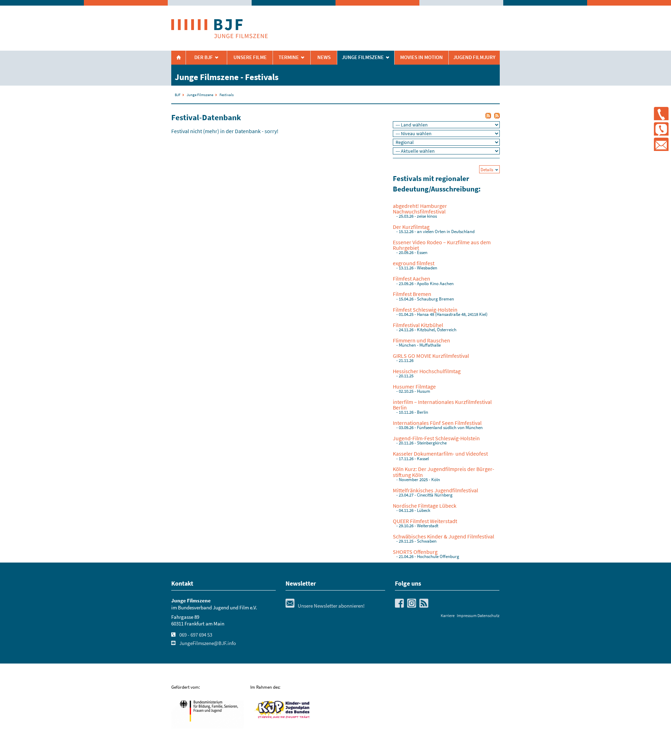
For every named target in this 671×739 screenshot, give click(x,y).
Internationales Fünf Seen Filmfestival (437, 422)
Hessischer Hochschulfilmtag (427, 371)
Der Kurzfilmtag (411, 226)
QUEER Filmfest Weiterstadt (425, 520)
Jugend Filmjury (474, 57)
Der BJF (203, 57)
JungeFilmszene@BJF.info (207, 643)
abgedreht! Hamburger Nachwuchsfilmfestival (420, 208)
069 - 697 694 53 (195, 635)
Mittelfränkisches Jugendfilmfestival (435, 490)
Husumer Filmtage (414, 386)
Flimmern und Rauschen (421, 340)
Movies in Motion (421, 57)
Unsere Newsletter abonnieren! (325, 606)
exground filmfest (413, 263)
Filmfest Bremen (412, 293)
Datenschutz (488, 615)
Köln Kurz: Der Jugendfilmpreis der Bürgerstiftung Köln (443, 471)
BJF (177, 94)
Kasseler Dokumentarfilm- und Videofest (440, 453)
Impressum (467, 615)
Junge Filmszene (200, 94)
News (324, 57)
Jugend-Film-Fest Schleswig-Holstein (436, 438)
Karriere (448, 615)
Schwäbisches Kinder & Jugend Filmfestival (443, 536)
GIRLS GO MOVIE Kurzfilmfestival (431, 355)
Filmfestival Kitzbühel (418, 324)
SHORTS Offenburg (415, 551)
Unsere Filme (250, 57)
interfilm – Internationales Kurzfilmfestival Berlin (442, 404)
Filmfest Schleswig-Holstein (425, 309)
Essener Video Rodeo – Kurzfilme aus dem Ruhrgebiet (442, 245)
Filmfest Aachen (411, 278)
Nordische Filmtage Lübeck (424, 505)
